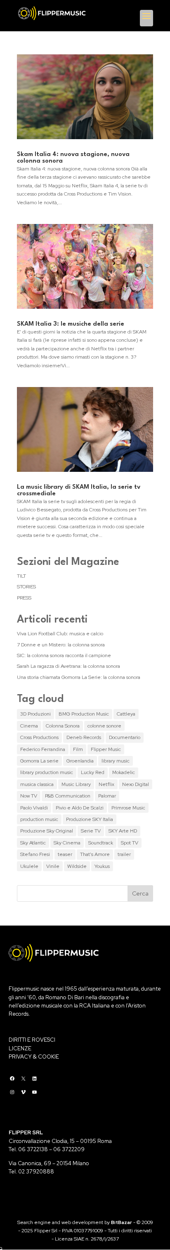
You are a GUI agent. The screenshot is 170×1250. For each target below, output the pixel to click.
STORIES (26, 586)
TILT (21, 576)
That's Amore (95, 854)
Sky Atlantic (33, 843)
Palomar (107, 796)
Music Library (76, 784)
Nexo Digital (135, 784)
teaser (65, 854)
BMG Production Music (84, 714)
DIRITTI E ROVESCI (32, 1039)
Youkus (102, 866)
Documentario (124, 737)
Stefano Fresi (35, 854)
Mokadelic (123, 772)
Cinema (29, 726)
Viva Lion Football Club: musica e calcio (60, 633)
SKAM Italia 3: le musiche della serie (70, 324)
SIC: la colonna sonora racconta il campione (64, 655)
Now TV (28, 796)
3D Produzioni (35, 714)
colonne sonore (104, 726)
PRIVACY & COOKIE (34, 1056)
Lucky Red (92, 772)
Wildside (77, 866)
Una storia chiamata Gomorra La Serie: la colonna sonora (78, 677)
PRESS (24, 598)
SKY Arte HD (123, 831)
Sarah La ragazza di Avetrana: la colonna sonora (68, 666)
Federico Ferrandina (42, 749)
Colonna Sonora (63, 726)
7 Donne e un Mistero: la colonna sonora (61, 644)
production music (39, 819)
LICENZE (20, 1048)
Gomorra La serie (39, 761)
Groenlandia (80, 761)
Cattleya (126, 714)
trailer (124, 854)
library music (116, 761)
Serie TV (91, 831)
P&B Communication (67, 796)
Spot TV (129, 843)
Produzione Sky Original (46, 831)
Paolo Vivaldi (34, 808)
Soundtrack (100, 843)
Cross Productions (39, 737)
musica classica (37, 784)
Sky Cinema (67, 843)
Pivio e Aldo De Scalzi (80, 808)
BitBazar (121, 1222)
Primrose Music (128, 808)
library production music (46, 772)
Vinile (52, 866)
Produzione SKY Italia (89, 819)
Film (78, 749)
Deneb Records (83, 737)
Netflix (106, 784)
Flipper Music (106, 749)
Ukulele (29, 866)
